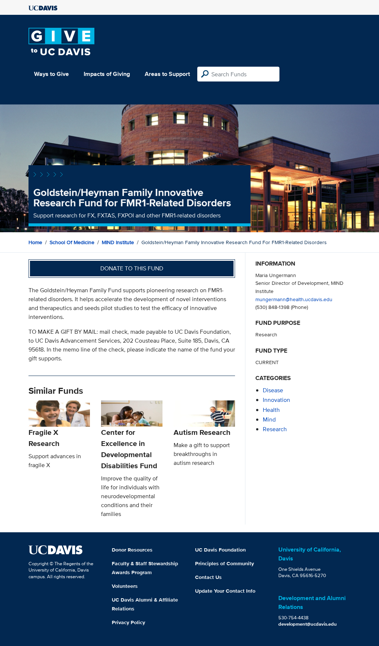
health (271, 410)
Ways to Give (51, 74)
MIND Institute (118, 242)
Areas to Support (167, 74)
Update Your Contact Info (225, 591)
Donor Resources (132, 549)
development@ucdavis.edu (307, 623)
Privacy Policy (128, 622)
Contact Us (208, 577)
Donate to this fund (131, 268)
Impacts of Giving (107, 74)
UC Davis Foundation (220, 549)
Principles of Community (224, 563)
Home (35, 242)
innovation (276, 400)
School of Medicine (72, 242)
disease (273, 390)
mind (269, 419)
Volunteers (125, 586)
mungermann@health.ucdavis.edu (293, 299)
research (275, 429)
